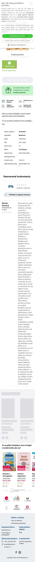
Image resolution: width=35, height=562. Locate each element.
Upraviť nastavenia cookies (25, 542)
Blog (20, 532)
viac (3, 124)
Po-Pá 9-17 (7, 547)
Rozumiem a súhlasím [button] (17, 36)
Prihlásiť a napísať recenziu (19, 195)
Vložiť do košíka (19, 80)
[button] (17, 45)
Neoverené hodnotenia (17, 176)
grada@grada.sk (9, 544)
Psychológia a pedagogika (6, 534)
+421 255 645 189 (10, 541)
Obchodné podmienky (18, 523)
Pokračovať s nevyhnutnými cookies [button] (17, 41)
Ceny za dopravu (16, 520)
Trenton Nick (21, 478)
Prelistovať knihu (17, 55)
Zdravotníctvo (6, 530)
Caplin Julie (6, 478)
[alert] (17, 24)
